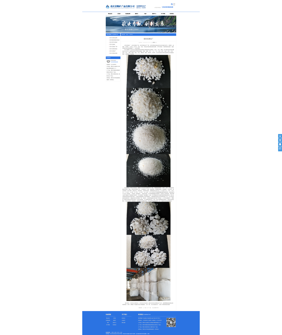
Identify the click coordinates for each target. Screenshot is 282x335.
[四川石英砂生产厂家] (141, 24)
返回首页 (140, 307)
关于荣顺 (163, 13)
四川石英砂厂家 (113, 46)
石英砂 (119, 13)
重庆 (113, 332)
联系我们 (172, 13)
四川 (118, 332)
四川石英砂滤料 (113, 37)
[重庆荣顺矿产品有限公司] (128, 7)
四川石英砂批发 (113, 48)
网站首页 (110, 13)
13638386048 (167, 7)
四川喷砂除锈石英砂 (114, 40)
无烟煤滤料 (127, 13)
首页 (127, 34)
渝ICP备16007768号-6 (156, 318)
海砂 (145, 13)
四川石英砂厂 (113, 51)
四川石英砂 (112, 44)
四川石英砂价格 (113, 53)
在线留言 (123, 320)
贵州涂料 (118, 333)
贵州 (115, 332)
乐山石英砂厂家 (155, 307)
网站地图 (123, 322)
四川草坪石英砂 (113, 42)
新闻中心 (154, 13)
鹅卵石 (136, 13)
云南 (121, 332)
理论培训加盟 (113, 333)
